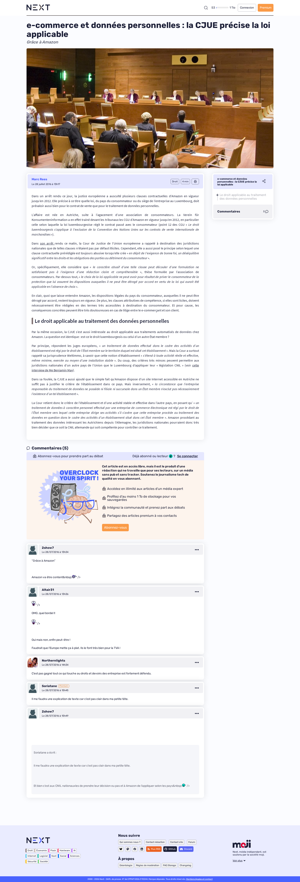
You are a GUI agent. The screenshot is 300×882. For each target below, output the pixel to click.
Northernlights (53, 660)
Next (53, 856)
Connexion (247, 7)
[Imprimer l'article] (195, 181)
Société (44, 861)
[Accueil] (38, 7)
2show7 (48, 548)
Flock (53, 850)
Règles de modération (147, 865)
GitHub (172, 849)
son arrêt (47, 243)
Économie (41, 850)
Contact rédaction (155, 842)
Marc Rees (39, 179)
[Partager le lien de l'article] (264, 181)
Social (63, 856)
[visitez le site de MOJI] (242, 847)
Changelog (185, 865)
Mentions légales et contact (199, 879)
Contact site (176, 842)
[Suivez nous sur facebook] (134, 849)
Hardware (65, 850)
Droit (30, 850)
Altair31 (48, 590)
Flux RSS (155, 849)
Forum (191, 842)
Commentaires (228, 211)
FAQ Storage (169, 865)
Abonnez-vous (115, 527)
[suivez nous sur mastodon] (127, 849)
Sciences (75, 856)
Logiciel (44, 856)
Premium (265, 7)
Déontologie (126, 865)
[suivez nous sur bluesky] (120, 849)
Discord (188, 849)
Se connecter (187, 456)
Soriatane (49, 686)
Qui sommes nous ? (130, 842)
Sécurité (32, 861)
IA (74, 850)
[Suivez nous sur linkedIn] (141, 849)
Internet (32, 856)
